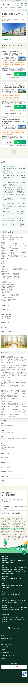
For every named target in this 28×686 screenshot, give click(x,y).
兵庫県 (15, 593)
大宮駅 (3, 617)
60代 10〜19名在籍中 (6, 318)
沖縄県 (21, 609)
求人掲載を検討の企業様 (7, 638)
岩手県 (23, 560)
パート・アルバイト (16, 528)
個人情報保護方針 (5, 652)
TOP (2, 641)
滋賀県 (8, 594)
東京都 (3, 567)
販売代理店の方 (4, 658)
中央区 (11, 569)
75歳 (10, 331)
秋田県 (3, 562)
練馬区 (3, 569)
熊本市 (3, 609)
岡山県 (11, 600)
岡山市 (15, 600)
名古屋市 (7, 585)
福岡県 (3, 607)
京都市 (3, 594)
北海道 (3, 560)
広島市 (6, 600)
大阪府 (3, 593)
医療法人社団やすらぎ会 (7, 51)
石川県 (19, 578)
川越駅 (10, 619)
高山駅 (5, 621)
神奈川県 (3, 432)
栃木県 (7, 573)
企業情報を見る (7, 39)
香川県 (7, 602)
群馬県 (11, 573)
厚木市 (7, 432)
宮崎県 (12, 609)
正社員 (3, 528)
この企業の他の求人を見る (13, 113)
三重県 (3, 587)
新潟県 (3, 578)
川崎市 (4, 571)
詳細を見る (20, 74)
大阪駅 (16, 617)
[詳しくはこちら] (14, 64)
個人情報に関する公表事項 (7, 655)
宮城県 (11, 560)
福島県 (11, 562)
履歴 (17, 5)
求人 (13, 5)
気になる (9, 74)
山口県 (3, 602)
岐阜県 (7, 587)
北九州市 (12, 607)
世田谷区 (20, 567)
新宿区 (7, 569)
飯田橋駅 (19, 619)
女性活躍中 (4, 445)
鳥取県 (19, 600)
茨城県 (3, 573)
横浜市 (25, 569)
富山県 (15, 578)
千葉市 (13, 571)
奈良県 (12, 594)
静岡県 (12, 585)
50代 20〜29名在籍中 (6, 316)
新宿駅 (5, 619)
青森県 (19, 560)
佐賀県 (17, 607)
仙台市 (15, 560)
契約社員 (8, 528)
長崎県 (21, 607)
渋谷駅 (14, 619)
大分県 (8, 609)
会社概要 (3, 649)
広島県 (3, 600)
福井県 (24, 578)
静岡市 (16, 585)
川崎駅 (7, 617)
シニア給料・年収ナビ (6, 647)
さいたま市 (22, 571)
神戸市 (18, 593)
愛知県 (3, 585)
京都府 (23, 593)
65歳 (5, 327)
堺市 (11, 593)
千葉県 (9, 571)
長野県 (11, 578)
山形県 (7, 562)
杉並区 (24, 567)
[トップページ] (1, 7)
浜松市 (20, 585)
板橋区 (15, 569)
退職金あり (4, 448)
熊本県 (25, 607)
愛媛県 (15, 602)
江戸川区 (11, 567)
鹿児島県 (17, 609)
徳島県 (11, 602)
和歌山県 (17, 594)
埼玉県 (17, 571)
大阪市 (6, 593)
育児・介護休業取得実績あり (8, 447)
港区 (6, 567)
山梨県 (3, 580)
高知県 (20, 602)
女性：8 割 (15, 309)
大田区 (15, 567)
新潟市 (6, 578)
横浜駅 (21, 617)
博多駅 (12, 617)
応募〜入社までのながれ (7, 644)
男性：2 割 (9, 309)
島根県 (23, 600)
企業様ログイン (4, 635)
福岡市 (6, 607)
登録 (22, 5)
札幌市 (6, 560)
